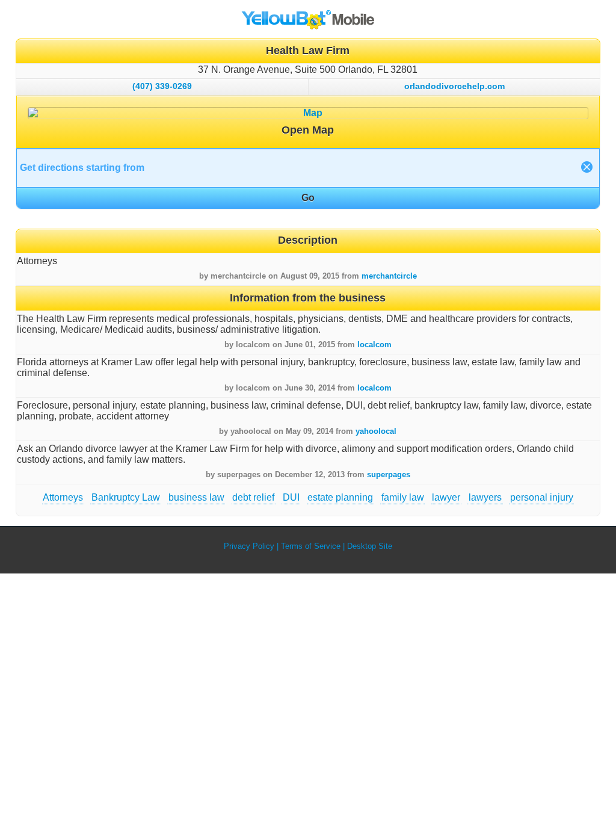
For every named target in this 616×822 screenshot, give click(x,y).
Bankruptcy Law (125, 497)
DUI (291, 497)
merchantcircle (389, 275)
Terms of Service (310, 546)
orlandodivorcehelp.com (454, 86)
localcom (374, 344)
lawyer (446, 497)
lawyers (485, 497)
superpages (388, 474)
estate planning (340, 497)
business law (196, 497)
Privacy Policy (249, 546)
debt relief (253, 497)
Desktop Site (369, 546)
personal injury (541, 497)
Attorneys (63, 497)
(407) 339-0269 (162, 86)
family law (402, 497)
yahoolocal (376, 431)
